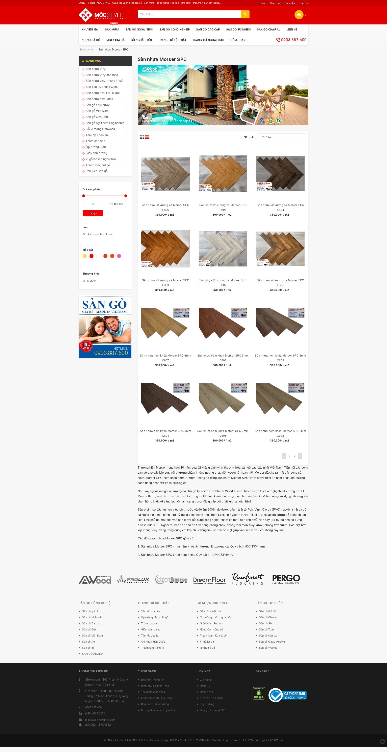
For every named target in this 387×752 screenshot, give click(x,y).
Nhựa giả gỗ (207, 647)
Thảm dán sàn (95, 141)
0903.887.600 (93, 707)
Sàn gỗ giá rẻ (90, 611)
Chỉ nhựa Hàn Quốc (153, 641)
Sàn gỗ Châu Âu (97, 117)
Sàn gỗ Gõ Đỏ (267, 611)
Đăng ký (304, 3)
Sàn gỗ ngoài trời (210, 611)
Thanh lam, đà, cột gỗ (213, 635)
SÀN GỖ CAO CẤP (208, 29)
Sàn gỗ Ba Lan (91, 623)
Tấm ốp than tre (150, 611)
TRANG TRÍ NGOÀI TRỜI (208, 40)
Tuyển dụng (207, 704)
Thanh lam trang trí (152, 647)
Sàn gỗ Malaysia (92, 617)
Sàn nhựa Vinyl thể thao (102, 75)
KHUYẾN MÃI (90, 29)
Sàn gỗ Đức (89, 629)
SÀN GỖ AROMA (92, 653)
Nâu (106, 258)
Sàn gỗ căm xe (268, 635)
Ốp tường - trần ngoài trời (216, 617)
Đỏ (92, 258)
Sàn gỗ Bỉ (88, 647)
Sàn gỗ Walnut (268, 647)
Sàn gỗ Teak (266, 629)
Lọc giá (92, 213)
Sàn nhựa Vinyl (96, 68)
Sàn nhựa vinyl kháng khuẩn (105, 80)
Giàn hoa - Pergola (211, 623)
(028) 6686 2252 (95, 713)
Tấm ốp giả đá (149, 635)
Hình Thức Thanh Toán (155, 685)
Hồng (119, 258)
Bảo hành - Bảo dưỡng (155, 704)
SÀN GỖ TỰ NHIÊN (238, 29)
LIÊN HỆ (292, 29)
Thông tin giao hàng (153, 691)
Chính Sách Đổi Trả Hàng (156, 698)
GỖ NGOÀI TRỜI (141, 40)
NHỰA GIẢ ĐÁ (115, 40)
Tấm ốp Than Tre (97, 135)
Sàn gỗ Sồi (266, 623)
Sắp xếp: (250, 137)
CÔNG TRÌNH (238, 40)
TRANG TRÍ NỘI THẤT (172, 40)
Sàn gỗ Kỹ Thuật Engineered (105, 123)
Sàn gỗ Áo (88, 641)
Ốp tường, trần (96, 147)
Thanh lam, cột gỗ (98, 165)
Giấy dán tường (96, 153)
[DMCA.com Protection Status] (259, 693)
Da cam (113, 258)
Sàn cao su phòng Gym (102, 86)
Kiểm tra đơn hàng (211, 698)
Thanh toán (275, 3)
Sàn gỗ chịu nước (98, 105)
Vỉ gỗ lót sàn (207, 641)
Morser (91, 280)
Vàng (85, 258)
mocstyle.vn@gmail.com (100, 719)
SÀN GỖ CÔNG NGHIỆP (174, 29)
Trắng (99, 258)
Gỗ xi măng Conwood (100, 129)
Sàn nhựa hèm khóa (99, 99)
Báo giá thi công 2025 (213, 710)
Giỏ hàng (261, 3)
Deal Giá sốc (291, 40)
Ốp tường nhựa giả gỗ (154, 617)
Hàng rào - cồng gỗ (211, 629)
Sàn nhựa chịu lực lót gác (103, 92)
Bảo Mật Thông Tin (152, 679)
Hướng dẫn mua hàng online (158, 710)
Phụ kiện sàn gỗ (96, 171)
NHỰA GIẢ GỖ (91, 40)
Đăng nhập (290, 3)
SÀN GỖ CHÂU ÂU (269, 29)
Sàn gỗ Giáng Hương (272, 641)
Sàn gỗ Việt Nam (97, 110)
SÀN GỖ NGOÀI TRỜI (139, 29)
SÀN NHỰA (112, 27)
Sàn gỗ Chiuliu (268, 617)
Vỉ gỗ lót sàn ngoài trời (101, 159)
